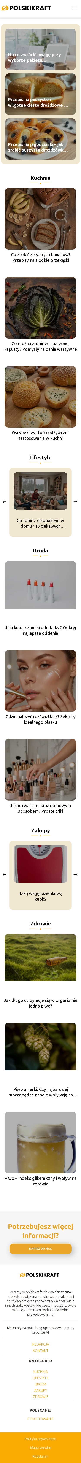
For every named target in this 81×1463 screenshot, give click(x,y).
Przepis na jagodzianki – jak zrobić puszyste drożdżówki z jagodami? (38, 147)
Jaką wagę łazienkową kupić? (40, 896)
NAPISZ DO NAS (40, 1248)
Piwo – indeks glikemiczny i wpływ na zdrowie (40, 1181)
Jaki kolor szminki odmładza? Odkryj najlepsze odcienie (40, 630)
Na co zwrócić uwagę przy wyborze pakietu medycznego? (34, 57)
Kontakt (40, 1351)
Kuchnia (41, 178)
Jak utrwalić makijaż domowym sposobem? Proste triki (40, 808)
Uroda (40, 551)
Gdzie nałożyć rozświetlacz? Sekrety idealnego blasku (40, 719)
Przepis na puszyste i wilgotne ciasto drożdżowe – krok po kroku (37, 102)
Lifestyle (40, 457)
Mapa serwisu (40, 1448)
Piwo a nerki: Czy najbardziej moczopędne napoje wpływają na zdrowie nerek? (40, 1092)
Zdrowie (40, 924)
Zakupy (40, 830)
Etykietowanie (40, 1419)
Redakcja (40, 1344)
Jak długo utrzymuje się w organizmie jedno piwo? (40, 1003)
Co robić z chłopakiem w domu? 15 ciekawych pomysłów (40, 523)
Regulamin (40, 1456)
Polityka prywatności (40, 1439)
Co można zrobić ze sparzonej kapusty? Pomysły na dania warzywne (40, 346)
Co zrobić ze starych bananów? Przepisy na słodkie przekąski (40, 257)
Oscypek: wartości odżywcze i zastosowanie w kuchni (40, 435)
